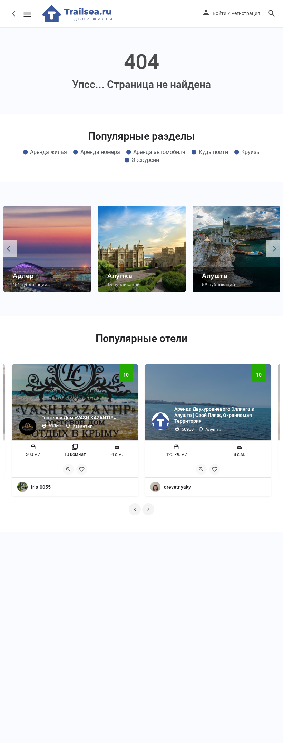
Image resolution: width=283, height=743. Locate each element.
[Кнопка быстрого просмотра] (68, 469)
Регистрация (245, 13)
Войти (219, 13)
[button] (8, 248)
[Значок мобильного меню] (27, 14)
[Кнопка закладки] (81, 469)
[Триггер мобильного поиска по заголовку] (271, 13)
